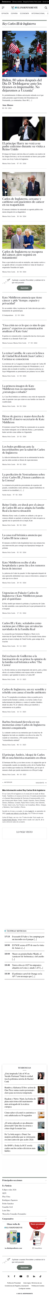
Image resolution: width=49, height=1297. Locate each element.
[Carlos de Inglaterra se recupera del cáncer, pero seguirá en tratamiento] (24, 237)
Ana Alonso (7, 105)
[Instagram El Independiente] (28, 1277)
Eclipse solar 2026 (9, 1190)
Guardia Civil (7, 1207)
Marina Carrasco (7, 343)
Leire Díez (6, 1210)
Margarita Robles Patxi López (32, 2)
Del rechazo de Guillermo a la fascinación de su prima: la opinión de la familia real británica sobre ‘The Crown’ (24, 660)
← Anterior (7, 782)
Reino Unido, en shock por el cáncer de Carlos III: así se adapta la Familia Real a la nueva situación (23, 507)
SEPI (4, 1193)
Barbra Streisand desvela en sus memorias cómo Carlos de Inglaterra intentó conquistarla (23, 724)
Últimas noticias (17, 2)
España (14, 13)
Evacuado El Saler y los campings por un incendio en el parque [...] (28, 937)
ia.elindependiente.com (13, 1248)
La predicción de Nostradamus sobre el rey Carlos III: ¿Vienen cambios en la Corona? (23, 477)
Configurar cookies (24, 1288)
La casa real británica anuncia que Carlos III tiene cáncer (22, 536)
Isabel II (31, 811)
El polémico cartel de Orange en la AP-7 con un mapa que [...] (27, 975)
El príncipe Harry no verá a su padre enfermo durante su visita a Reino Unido (23, 146)
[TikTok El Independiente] (40, 1277)
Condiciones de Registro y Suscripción (17, 1286)
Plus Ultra (6, 1197)
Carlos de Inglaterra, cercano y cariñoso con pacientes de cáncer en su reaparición (23, 201)
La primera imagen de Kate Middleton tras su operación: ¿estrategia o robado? (19, 389)
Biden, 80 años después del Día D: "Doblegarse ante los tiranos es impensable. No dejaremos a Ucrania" (22, 85)
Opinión (5, 13)
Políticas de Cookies (38, 1286)
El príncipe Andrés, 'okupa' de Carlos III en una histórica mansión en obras (24, 756)
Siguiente (41, 782)
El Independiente (7, 315)
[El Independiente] (24, 7)
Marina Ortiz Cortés (8, 163)
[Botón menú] (3, 8)
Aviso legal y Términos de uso (32, 1283)
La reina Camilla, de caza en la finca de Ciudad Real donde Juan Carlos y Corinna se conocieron (23, 356)
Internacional (38, 13)
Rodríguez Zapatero (10, 1200)
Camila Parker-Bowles (9, 820)
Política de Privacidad (14, 1283)
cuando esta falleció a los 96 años (16, 813)
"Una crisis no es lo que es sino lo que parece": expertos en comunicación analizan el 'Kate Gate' (23, 328)
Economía (24, 13)
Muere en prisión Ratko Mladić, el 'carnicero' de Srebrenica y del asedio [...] (28, 956)
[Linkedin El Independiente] (34, 1277)
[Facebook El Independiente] (14, 1277)
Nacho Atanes (6, 495)
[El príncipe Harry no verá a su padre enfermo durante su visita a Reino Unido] (24, 129)
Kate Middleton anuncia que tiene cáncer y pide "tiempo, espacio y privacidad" (22, 300)
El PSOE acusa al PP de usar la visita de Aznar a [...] (28, 946)
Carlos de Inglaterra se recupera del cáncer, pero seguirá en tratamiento (22, 254)
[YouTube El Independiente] (21, 1277)
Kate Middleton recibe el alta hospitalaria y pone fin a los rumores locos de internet (23, 565)
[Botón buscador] (46, 8)
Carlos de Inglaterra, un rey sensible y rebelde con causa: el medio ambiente (24, 691)
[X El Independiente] (8, 1277)
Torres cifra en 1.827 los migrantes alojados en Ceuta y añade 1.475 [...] (27, 966)
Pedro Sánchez (8, 1204)
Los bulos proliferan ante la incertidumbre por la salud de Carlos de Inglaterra (23, 449)
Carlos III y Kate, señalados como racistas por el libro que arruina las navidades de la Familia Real (22, 626)
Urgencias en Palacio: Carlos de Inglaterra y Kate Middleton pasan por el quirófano (22, 595)
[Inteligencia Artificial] (13, 1243)
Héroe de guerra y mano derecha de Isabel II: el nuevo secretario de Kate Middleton (23, 419)
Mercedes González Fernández (14, 1214)
